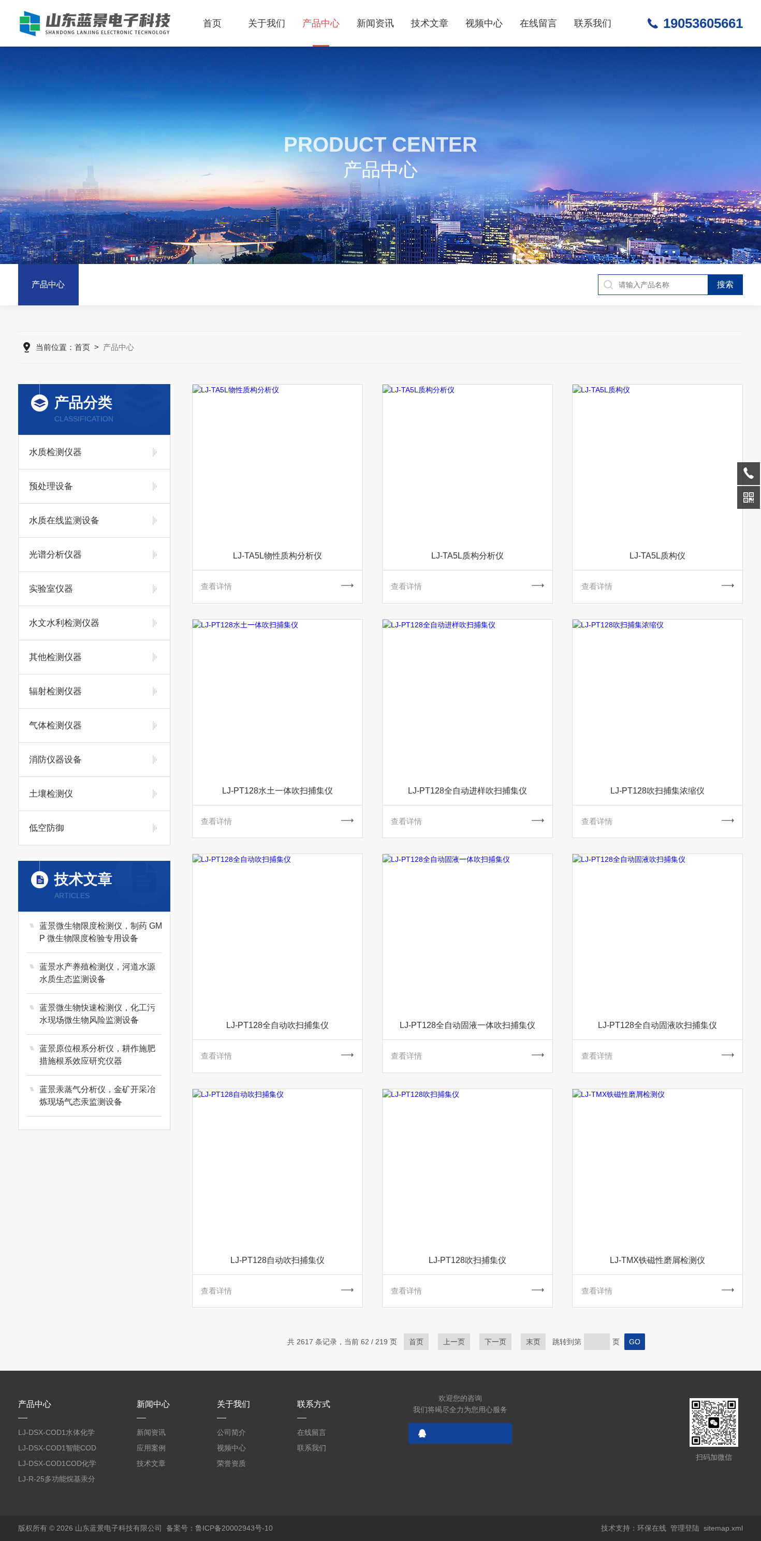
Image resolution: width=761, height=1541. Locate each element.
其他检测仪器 (55, 657)
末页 (533, 1342)
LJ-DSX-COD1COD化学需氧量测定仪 (57, 1465)
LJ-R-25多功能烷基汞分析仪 (56, 1481)
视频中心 (484, 23)
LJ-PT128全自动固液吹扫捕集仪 (657, 1025)
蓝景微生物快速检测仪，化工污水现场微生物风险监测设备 (97, 1013)
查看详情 (216, 586)
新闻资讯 (375, 23)
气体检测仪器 (55, 725)
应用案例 (151, 1448)
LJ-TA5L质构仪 (657, 555)
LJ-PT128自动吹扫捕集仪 (277, 1260)
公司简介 (231, 1432)
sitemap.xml (723, 1528)
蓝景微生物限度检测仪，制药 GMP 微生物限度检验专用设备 (100, 932)
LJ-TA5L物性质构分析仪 (277, 555)
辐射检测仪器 (55, 691)
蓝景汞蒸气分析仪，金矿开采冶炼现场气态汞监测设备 (97, 1095)
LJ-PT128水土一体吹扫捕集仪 (277, 790)
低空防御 (46, 828)
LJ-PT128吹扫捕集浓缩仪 (657, 790)
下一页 (495, 1342)
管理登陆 (684, 1528)
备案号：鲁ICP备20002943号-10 (219, 1528)
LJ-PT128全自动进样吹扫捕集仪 (467, 790)
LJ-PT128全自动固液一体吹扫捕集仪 (467, 1025)
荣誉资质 (231, 1463)
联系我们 (592, 23)
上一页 (454, 1342)
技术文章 (429, 23)
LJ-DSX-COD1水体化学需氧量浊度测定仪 (56, 1434)
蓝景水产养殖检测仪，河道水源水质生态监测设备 (97, 973)
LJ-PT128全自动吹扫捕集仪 (277, 1025)
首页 (212, 23)
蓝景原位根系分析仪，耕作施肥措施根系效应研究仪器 (97, 1054)
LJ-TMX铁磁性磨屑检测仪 (657, 1260)
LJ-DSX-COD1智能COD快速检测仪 (57, 1450)
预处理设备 (51, 486)
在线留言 (538, 23)
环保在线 (651, 1528)
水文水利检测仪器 (64, 623)
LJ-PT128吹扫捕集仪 (467, 1260)
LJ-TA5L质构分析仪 (467, 555)
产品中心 (321, 23)
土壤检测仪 (51, 794)
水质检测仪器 (55, 452)
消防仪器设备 (55, 760)
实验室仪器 (51, 589)
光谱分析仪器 (55, 555)
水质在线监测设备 (64, 520)
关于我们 (266, 23)
